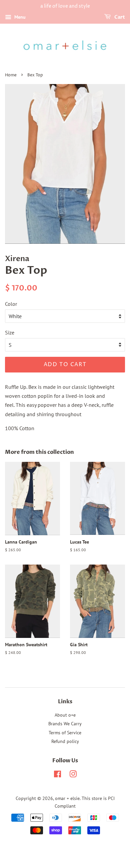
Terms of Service (65, 733)
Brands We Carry (65, 724)
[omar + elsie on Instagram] (73, 775)
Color (11, 303)
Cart (119, 17)
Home (11, 75)
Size (9, 332)
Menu (19, 17)
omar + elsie (67, 798)
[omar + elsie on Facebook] (57, 775)
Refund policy (65, 741)
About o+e (65, 715)
